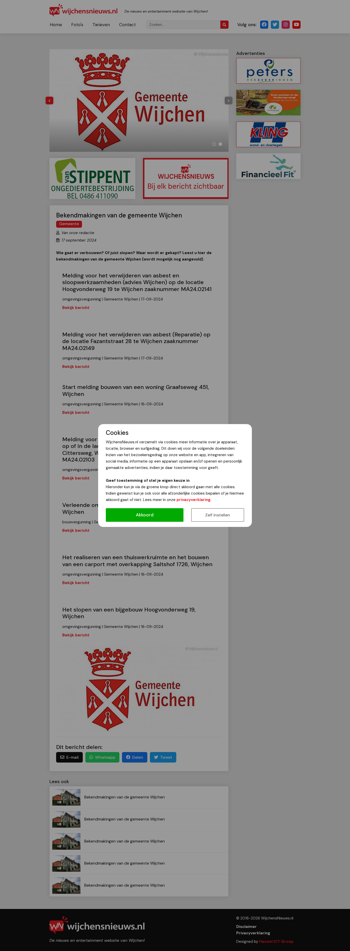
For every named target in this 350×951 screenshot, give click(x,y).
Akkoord (144, 515)
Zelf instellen (217, 515)
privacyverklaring (193, 499)
